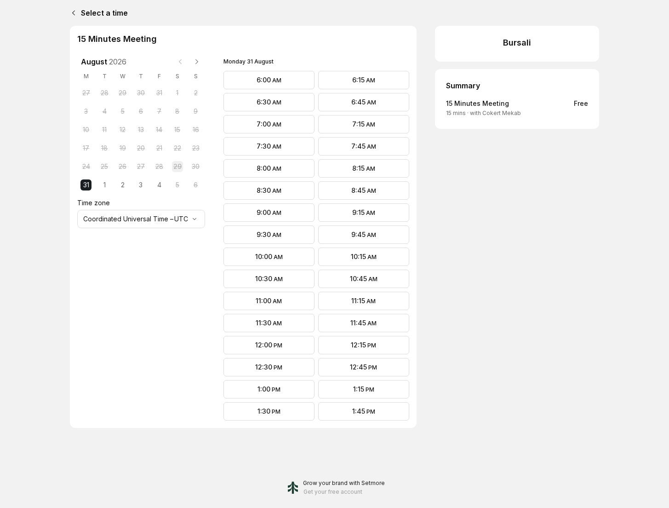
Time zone (93, 203)
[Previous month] (180, 61)
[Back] (72, 13)
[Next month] (196, 61)
